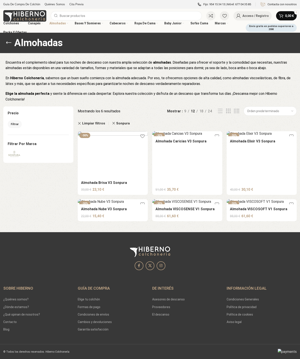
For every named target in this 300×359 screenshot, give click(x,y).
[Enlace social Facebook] (139, 265)
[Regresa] (8, 42)
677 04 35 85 (243, 4)
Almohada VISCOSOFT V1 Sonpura (258, 209)
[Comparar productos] (211, 15)
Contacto (10, 322)
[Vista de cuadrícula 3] (228, 111)
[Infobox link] (278, 4)
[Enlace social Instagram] (161, 265)
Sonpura (123, 123)
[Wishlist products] (224, 15)
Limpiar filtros (93, 123)
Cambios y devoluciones (95, 322)
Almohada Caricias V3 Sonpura (180, 141)
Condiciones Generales (243, 299)
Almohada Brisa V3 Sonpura (104, 183)
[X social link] (150, 265)
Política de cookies (240, 314)
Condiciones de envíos (93, 314)
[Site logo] (24, 15)
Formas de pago (89, 307)
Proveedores (161, 307)
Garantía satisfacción (93, 329)
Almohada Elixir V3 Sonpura (252, 141)
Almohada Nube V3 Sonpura (104, 209)
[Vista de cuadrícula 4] (236, 111)
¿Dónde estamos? (16, 307)
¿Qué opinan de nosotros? (21, 314)
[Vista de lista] (220, 111)
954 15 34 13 (217, 4)
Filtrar (15, 124)
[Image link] (150, 251)
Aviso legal (234, 322)
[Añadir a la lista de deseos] (142, 136)
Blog (6, 329)
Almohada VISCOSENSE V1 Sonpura (185, 209)
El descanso (160, 314)
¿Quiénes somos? (16, 299)
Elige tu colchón (89, 299)
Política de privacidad (242, 307)
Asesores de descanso (168, 299)
